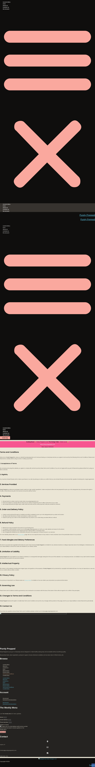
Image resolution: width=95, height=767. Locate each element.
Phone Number (4, 722)
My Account (6, 9)
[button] (47, 106)
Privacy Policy (28, 580)
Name (2, 717)
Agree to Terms (4, 725)
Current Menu (6, 2)
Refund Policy (6, 670)
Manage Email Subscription (9, 700)
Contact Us (6, 7)
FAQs (4, 4)
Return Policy (21, 534)
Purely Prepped (87, 215)
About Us (5, 5)
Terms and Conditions (8, 673)
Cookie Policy (6, 675)
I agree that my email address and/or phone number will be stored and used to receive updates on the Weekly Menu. (14, 728)
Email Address (4, 720)
